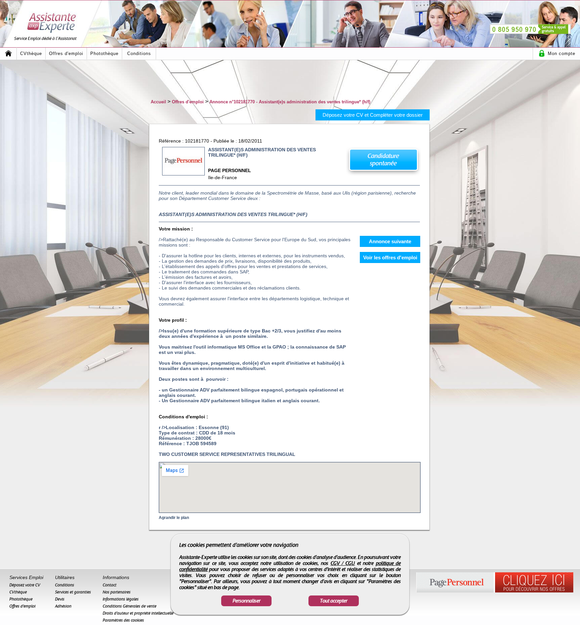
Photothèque (104, 53)
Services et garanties (73, 592)
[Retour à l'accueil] (8, 53)
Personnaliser (246, 601)
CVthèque (31, 53)
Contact (109, 585)
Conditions (139, 53)
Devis (59, 599)
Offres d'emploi (66, 53)
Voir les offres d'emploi (390, 257)
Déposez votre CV (24, 585)
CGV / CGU (343, 563)
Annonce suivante (390, 241)
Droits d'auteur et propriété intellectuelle (138, 613)
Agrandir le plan (174, 517)
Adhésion (63, 606)
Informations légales (121, 599)
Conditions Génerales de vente (129, 606)
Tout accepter (333, 601)
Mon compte (561, 53)
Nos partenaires (117, 592)
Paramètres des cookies (123, 620)
